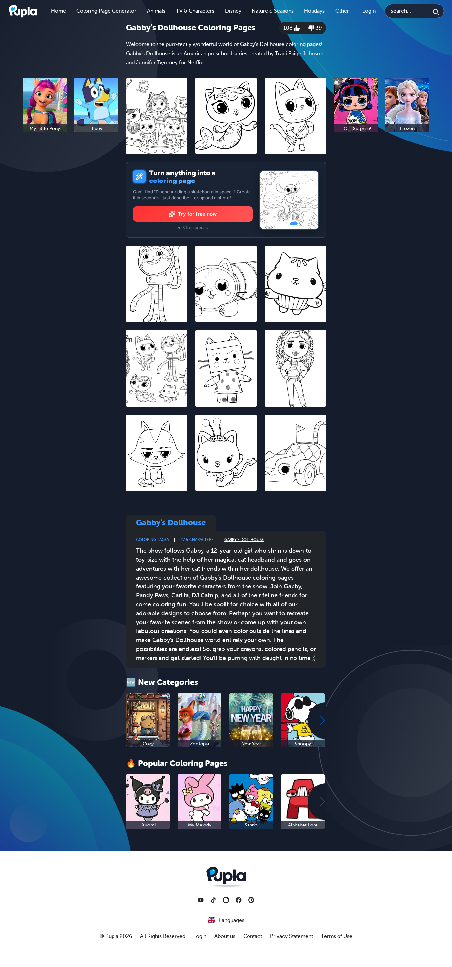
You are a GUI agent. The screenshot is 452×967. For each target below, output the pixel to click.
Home (58, 11)
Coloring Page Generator (106, 11)
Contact (252, 936)
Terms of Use (336, 936)
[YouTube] (201, 900)
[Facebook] (239, 900)
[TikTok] (213, 900)
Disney (233, 11)
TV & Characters (195, 11)
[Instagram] (226, 900)
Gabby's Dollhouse (244, 539)
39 (318, 28)
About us (224, 936)
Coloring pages (152, 539)
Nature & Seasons (273, 11)
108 (288, 28)
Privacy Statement (291, 936)
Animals (156, 11)
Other (342, 11)
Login (369, 11)
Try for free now (197, 214)
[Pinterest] (251, 900)
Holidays (314, 11)
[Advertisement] (70, 239)
